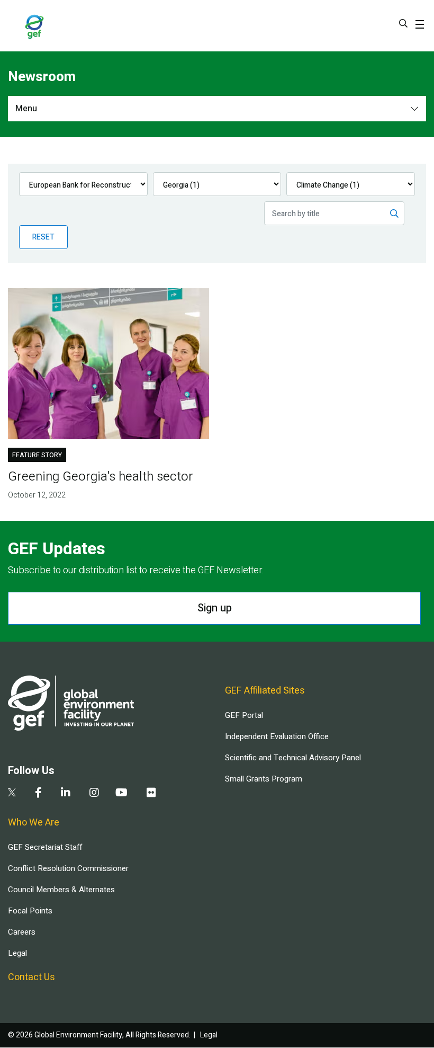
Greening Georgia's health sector (100, 476)
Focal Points (30, 911)
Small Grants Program (263, 779)
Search (403, 23)
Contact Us (31, 977)
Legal (17, 953)
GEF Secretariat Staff (45, 847)
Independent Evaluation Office (277, 736)
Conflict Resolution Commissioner (68, 868)
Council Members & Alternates (61, 889)
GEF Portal (244, 715)
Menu (26, 108)
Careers (21, 932)
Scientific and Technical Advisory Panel (293, 757)
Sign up (214, 608)
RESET (43, 237)
